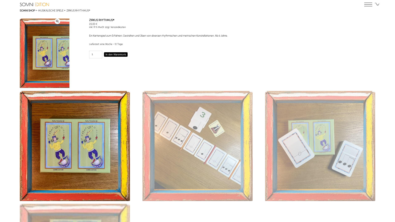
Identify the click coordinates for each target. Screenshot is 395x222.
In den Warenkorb (116, 54)
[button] (57, 21)
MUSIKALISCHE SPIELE (50, 10)
